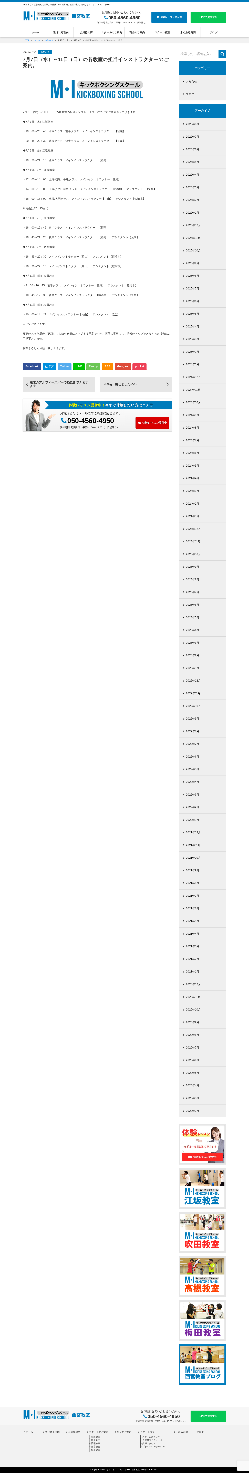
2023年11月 (193, 541)
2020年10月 (193, 1009)
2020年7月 (192, 1047)
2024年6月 (192, 452)
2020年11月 (193, 997)
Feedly (93, 366)
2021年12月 (193, 832)
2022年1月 (192, 819)
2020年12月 (193, 984)
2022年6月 (192, 756)
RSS (107, 366)
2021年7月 (192, 895)
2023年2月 (192, 655)
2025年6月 (192, 301)
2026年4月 (192, 174)
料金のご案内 (137, 32)
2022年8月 (192, 731)
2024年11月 (193, 389)
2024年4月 (192, 478)
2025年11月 (193, 238)
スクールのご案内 (111, 32)
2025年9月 (192, 263)
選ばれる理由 (61, 32)
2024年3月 (192, 490)
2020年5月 (192, 1072)
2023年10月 (193, 554)
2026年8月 (192, 124)
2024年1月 (192, 516)
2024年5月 (192, 465)
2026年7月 (192, 136)
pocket (139, 366)
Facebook (31, 366)
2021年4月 (192, 933)
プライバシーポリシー (153, 1446)
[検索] (222, 54)
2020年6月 (192, 1060)
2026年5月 (192, 161)
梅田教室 (95, 1450)
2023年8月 (192, 579)
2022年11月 (193, 693)
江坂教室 (95, 1437)
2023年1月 (192, 668)
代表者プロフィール (152, 1440)
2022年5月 (192, 769)
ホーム (35, 32)
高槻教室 (95, 1443)
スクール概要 (162, 32)
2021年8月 (192, 883)
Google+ (122, 366)
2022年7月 (192, 743)
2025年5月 (192, 313)
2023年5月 (192, 617)
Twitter (64, 366)
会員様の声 (86, 32)
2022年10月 (193, 706)
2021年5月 (192, 921)
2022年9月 (192, 718)
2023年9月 (192, 566)
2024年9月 (192, 415)
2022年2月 (192, 807)
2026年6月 (192, 149)
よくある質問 (188, 32)
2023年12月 (193, 528)
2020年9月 (192, 1022)
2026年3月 (192, 187)
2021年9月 (192, 870)
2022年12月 (193, 680)
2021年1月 (192, 971)
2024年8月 (192, 427)
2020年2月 (192, 1110)
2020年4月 (192, 1085)
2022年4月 (192, 781)
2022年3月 (192, 794)
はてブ (49, 366)
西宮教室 (95, 1446)
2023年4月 (192, 630)
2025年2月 (192, 351)
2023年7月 (192, 592)
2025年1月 (192, 364)
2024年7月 (192, 440)
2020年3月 (192, 1098)
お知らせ (45, 52)
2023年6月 (192, 604)
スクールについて (151, 1437)
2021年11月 (193, 845)
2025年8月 (192, 275)
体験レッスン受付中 (171, 17)
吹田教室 (95, 1440)
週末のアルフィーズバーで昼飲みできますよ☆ (59, 384)
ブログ (213, 32)
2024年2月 (192, 503)
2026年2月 (192, 200)
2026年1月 (192, 212)
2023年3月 (192, 642)
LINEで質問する (208, 17)
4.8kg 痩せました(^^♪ (120, 384)
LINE (79, 366)
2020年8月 (192, 1034)
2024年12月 (193, 377)
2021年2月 (192, 959)
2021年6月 (192, 908)
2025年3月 (192, 339)
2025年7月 (192, 288)
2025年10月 (193, 250)
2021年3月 (192, 946)
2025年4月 (192, 326)
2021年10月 (193, 857)
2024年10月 (193, 402)
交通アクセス (149, 1443)
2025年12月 (193, 225)
